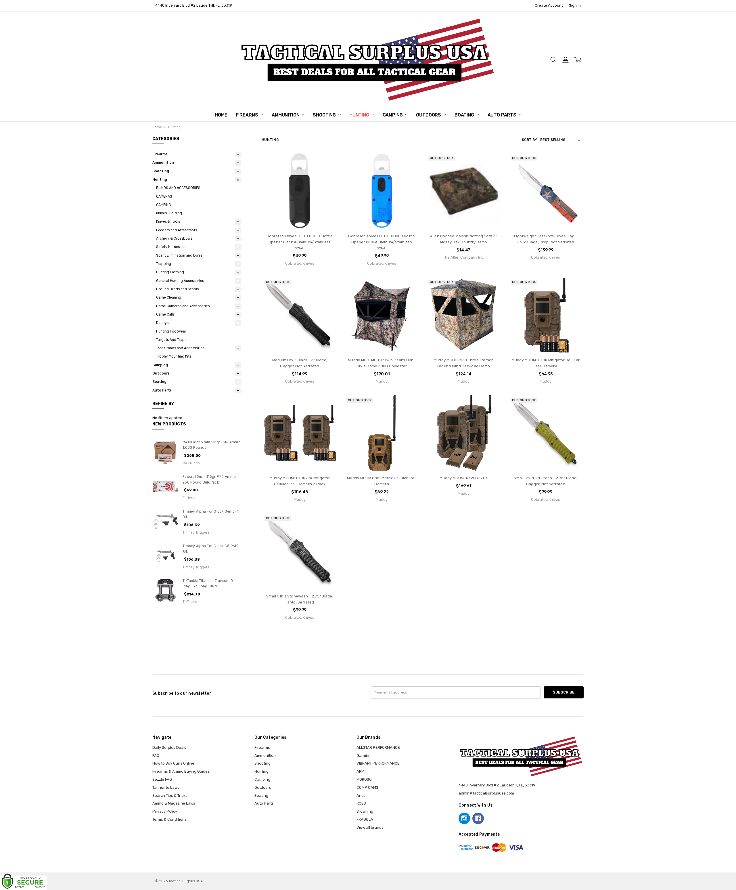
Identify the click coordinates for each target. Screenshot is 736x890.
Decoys (162, 323)
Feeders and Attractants (176, 230)
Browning (364, 811)
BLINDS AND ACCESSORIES (178, 188)
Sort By (529, 140)
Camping (393, 115)
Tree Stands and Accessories (180, 348)
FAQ (155, 755)
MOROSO (364, 779)
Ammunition (286, 115)
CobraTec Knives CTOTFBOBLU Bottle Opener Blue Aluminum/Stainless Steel (381, 242)
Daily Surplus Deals (169, 747)
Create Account (549, 5)
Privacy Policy (164, 811)
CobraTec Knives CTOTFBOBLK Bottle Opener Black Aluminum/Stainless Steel (300, 242)
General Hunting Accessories (180, 281)
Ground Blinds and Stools (177, 289)
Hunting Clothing (170, 272)
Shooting (325, 115)
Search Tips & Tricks (169, 795)
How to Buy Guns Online (173, 763)
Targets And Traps (171, 340)
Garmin (362, 755)
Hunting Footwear (171, 331)
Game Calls (165, 314)
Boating (465, 115)
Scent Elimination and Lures (179, 255)
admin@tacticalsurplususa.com (486, 793)
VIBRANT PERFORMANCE (378, 763)
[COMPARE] (328, 171)
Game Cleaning (168, 297)
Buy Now (299, 218)
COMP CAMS (367, 787)
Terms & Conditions (169, 819)
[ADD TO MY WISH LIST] (328, 180)
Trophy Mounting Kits (173, 356)
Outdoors (429, 115)
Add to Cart (299, 206)
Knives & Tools (168, 221)
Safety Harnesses (170, 247)
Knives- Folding (169, 213)
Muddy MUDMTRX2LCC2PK (464, 478)
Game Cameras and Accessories (183, 306)
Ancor (361, 795)
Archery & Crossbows (174, 238)
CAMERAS (164, 196)
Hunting (359, 115)
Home (221, 115)
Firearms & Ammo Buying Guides (181, 771)
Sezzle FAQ (162, 779)
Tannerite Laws (165, 787)
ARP (360, 771)
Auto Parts (503, 115)
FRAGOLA (364, 819)
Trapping (163, 264)
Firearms (248, 115)
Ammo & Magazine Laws (173, 803)
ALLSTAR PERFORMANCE (378, 747)
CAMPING (163, 205)
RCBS (361, 803)
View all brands (370, 827)
